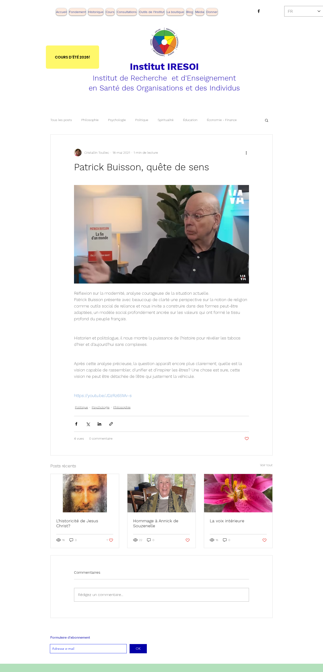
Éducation (190, 120)
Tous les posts (61, 120)
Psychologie (117, 120)
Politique (141, 120)
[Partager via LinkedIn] (99, 424)
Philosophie (90, 120)
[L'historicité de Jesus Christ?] (85, 493)
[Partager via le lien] (111, 424)
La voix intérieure (227, 520)
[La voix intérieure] (238, 493)
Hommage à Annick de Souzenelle (155, 523)
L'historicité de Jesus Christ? (77, 523)
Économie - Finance (222, 120)
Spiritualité (166, 120)
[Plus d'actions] (246, 152)
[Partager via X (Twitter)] (88, 424)
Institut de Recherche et (137, 78)
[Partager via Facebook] (76, 424)
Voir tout (266, 465)
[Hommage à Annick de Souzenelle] (161, 493)
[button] (199, 11)
